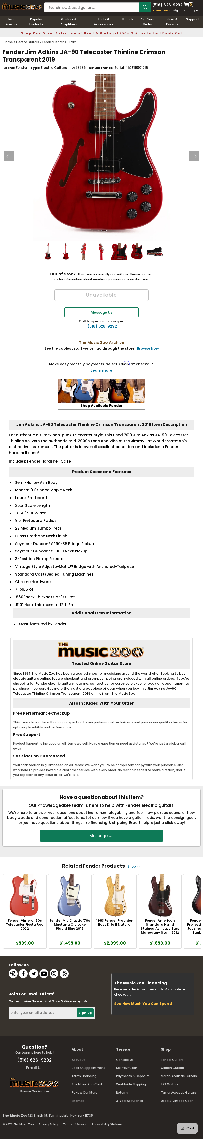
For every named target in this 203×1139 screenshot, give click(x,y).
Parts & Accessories (103, 21)
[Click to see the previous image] (8, 156)
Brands (128, 19)
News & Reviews (172, 21)
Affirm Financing (84, 1076)
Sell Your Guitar (147, 21)
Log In (193, 10)
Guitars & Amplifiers (69, 21)
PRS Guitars (169, 1084)
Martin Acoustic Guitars (179, 1076)
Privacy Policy (48, 1124)
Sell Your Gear (126, 1068)
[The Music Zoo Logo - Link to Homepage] (22, 6)
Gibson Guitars (172, 1068)
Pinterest (64, 973)
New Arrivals (11, 21)
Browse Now (148, 348)
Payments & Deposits (133, 1076)
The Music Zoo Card (87, 1084)
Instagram (54, 973)
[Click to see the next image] (194, 156)
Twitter (33, 973)
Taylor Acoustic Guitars (179, 1092)
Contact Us (125, 1060)
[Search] (145, 7)
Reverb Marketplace (13, 973)
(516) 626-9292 (167, 4)
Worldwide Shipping (131, 1084)
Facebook (23, 973)
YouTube (43, 973)
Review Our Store (84, 1092)
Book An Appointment (88, 1068)
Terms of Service (75, 1124)
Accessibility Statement (109, 1124)
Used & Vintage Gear (177, 1101)
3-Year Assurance (129, 1101)
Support (192, 19)
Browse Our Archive (34, 1091)
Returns (122, 1092)
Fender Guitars (172, 1060)
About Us (78, 1060)
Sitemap (78, 1101)
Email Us (34, 1067)
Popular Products (36, 21)
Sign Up (179, 10)
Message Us (101, 312)
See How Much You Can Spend (143, 1003)
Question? (161, 10)
